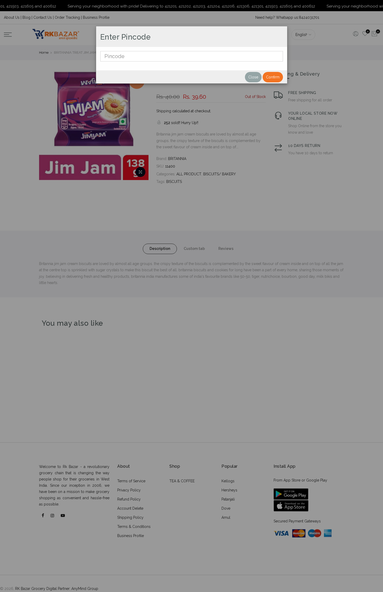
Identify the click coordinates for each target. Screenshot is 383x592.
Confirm (273, 77)
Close (253, 77)
